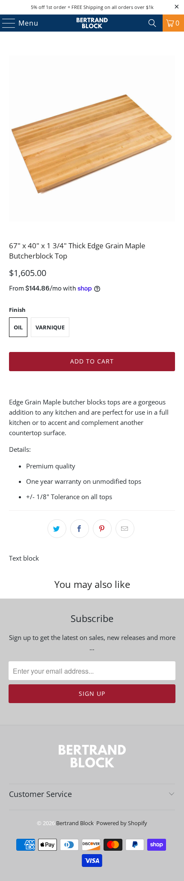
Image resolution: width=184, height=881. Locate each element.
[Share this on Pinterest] (102, 528)
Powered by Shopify (121, 823)
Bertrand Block (75, 823)
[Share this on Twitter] (56, 528)
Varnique (50, 327)
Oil (18, 327)
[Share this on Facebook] (79, 528)
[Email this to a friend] (125, 528)
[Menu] (5, 23)
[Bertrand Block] (92, 23)
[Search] (152, 23)
